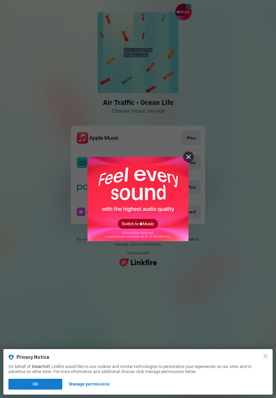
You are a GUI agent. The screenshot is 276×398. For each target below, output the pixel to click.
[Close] (265, 356)
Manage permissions (89, 384)
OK (35, 384)
